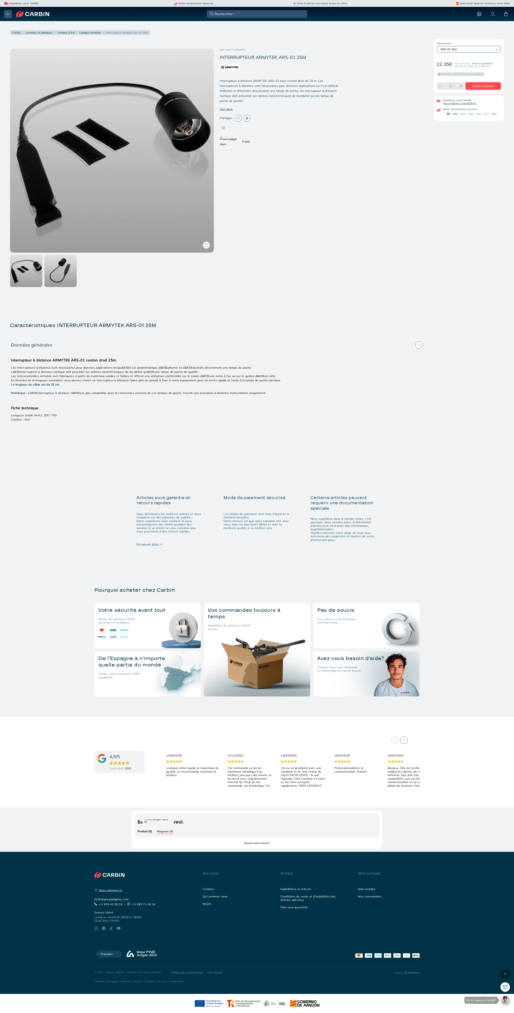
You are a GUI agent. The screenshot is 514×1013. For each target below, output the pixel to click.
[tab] (145, 831)
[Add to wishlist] (223, 127)
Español (99, 981)
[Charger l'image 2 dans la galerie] (60, 271)
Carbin (16, 32)
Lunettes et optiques (38, 32)
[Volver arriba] (505, 974)
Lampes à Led (65, 32)
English (150, 981)
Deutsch (162, 981)
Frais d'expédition (482, 63)
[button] (256, 14)
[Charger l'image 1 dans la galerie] (26, 271)
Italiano (126, 981)
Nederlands (177, 981)
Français (138, 981)
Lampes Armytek (90, 32)
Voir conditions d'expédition (459, 103)
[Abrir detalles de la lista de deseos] (505, 987)
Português (113, 981)
